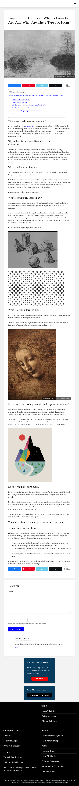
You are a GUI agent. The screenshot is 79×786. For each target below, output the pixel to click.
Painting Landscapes (51, 761)
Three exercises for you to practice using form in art (27, 111)
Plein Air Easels (49, 755)
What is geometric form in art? (21, 99)
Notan (44, 745)
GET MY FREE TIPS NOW (39, 695)
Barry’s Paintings (49, 710)
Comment (10, 591)
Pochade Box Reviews (12, 757)
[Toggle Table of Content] (61, 92)
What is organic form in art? (20, 102)
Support (7, 735)
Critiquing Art (48, 771)
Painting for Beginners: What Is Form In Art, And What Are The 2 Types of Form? (36, 95)
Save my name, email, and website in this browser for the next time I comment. (27, 623)
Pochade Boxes (48, 750)
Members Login (10, 740)
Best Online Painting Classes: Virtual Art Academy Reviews (20, 769)
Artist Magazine (49, 716)
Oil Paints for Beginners (52, 735)
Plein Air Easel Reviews (13, 762)
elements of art (30, 126)
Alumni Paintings (49, 721)
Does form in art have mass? (20, 108)
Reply (16, 647)
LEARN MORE (39, 679)
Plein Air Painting (50, 740)
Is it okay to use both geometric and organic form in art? (28, 105)
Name (9, 616)
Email (30, 616)
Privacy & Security (11, 745)
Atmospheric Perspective (53, 766)
